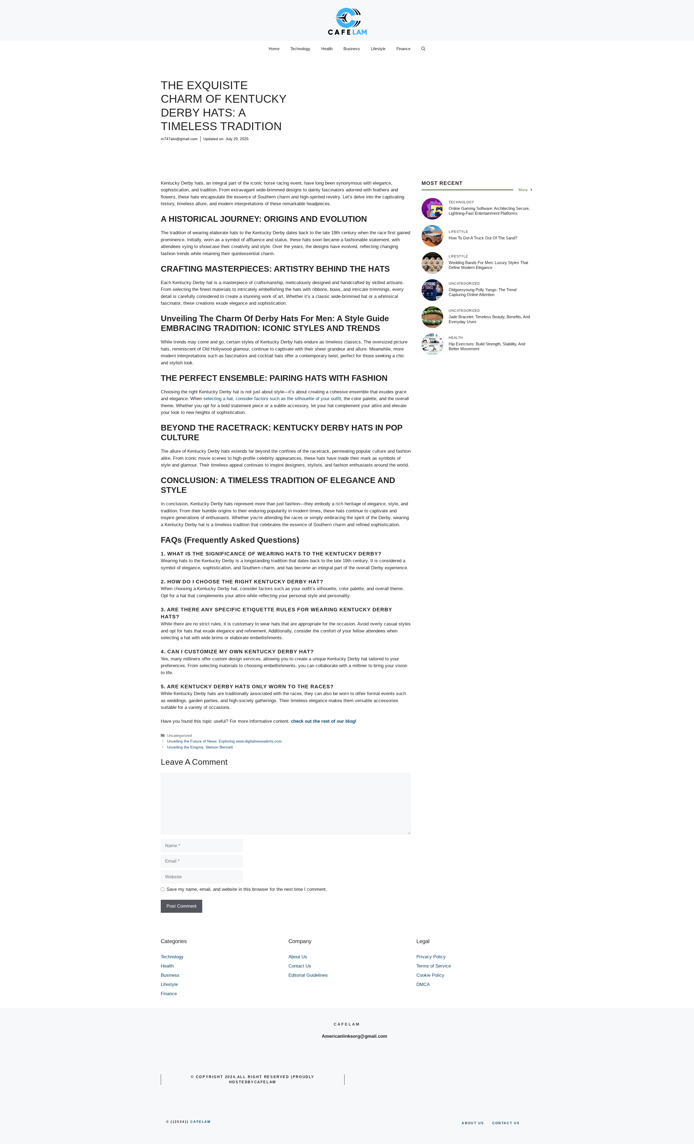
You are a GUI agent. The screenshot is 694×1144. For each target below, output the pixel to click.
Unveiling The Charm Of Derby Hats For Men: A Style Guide (275, 318)
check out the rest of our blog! (323, 721)
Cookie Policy (430, 975)
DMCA (423, 984)
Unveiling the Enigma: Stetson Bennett (200, 747)
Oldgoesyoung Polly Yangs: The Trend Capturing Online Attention (482, 292)
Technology (300, 48)
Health (327, 48)
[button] (423, 49)
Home (274, 48)
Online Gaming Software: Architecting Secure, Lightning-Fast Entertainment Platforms (489, 211)
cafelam (200, 1122)
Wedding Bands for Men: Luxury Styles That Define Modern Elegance (488, 265)
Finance (403, 48)
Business (351, 48)
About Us (297, 956)
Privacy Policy (431, 956)
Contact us (506, 1123)
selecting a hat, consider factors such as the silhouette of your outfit (272, 398)
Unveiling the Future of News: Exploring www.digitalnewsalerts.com (224, 741)
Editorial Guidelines (308, 975)
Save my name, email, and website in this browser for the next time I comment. (246, 889)
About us (473, 1123)
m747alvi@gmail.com (179, 139)
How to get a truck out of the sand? (483, 238)
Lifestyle (378, 48)
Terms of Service (433, 966)
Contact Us (299, 966)
